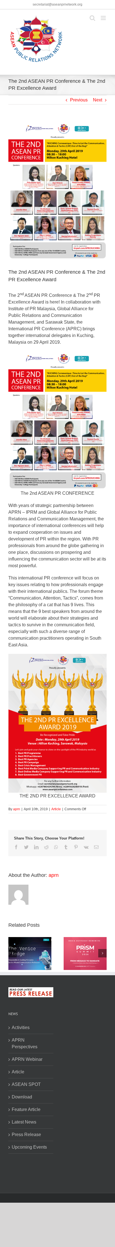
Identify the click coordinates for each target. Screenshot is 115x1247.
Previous (79, 100)
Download (22, 1097)
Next (97, 100)
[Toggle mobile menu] (104, 18)
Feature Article (26, 1109)
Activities (21, 1027)
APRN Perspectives (24, 1043)
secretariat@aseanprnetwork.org (57, 4)
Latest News (24, 1122)
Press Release (26, 1134)
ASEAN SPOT (26, 1084)
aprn (16, 809)
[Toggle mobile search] (92, 18)
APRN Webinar (27, 1059)
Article (56, 809)
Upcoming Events (29, 1147)
